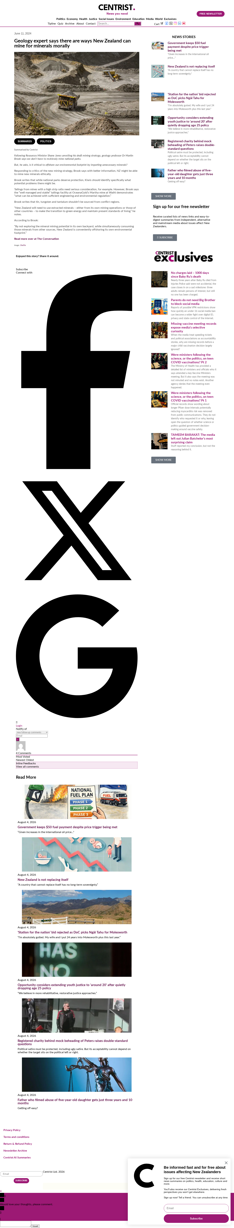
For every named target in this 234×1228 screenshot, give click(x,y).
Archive (69, 23)
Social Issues (106, 19)
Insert (35, 1226)
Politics (60, 19)
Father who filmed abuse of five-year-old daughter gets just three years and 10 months (190, 174)
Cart (157, 24)
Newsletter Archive (15, 1150)
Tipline (52, 23)
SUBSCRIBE (21, 1181)
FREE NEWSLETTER (211, 14)
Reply (4, 1219)
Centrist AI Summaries (17, 1157)
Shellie (23, 245)
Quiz (60, 23)
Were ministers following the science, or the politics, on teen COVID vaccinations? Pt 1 (192, 397)
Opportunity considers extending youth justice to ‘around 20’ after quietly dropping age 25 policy (190, 121)
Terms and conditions (16, 1137)
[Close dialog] (226, 1163)
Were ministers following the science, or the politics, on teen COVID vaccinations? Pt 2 (192, 358)
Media (150, 19)
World (159, 19)
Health (83, 19)
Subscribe (196, 1218)
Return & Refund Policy (17, 1143)
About (80, 23)
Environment (123, 19)
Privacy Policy (11, 1130)
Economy (72, 19)
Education (138, 19)
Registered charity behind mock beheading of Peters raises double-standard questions (191, 145)
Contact (91, 23)
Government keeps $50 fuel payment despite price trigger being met (67, 827)
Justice (93, 19)
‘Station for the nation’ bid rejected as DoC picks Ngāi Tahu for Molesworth (72, 932)
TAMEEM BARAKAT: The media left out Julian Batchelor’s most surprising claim (193, 438)
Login (19, 725)
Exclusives (170, 19)
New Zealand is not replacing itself (43, 880)
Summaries (25, 141)
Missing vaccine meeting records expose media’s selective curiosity (193, 327)
